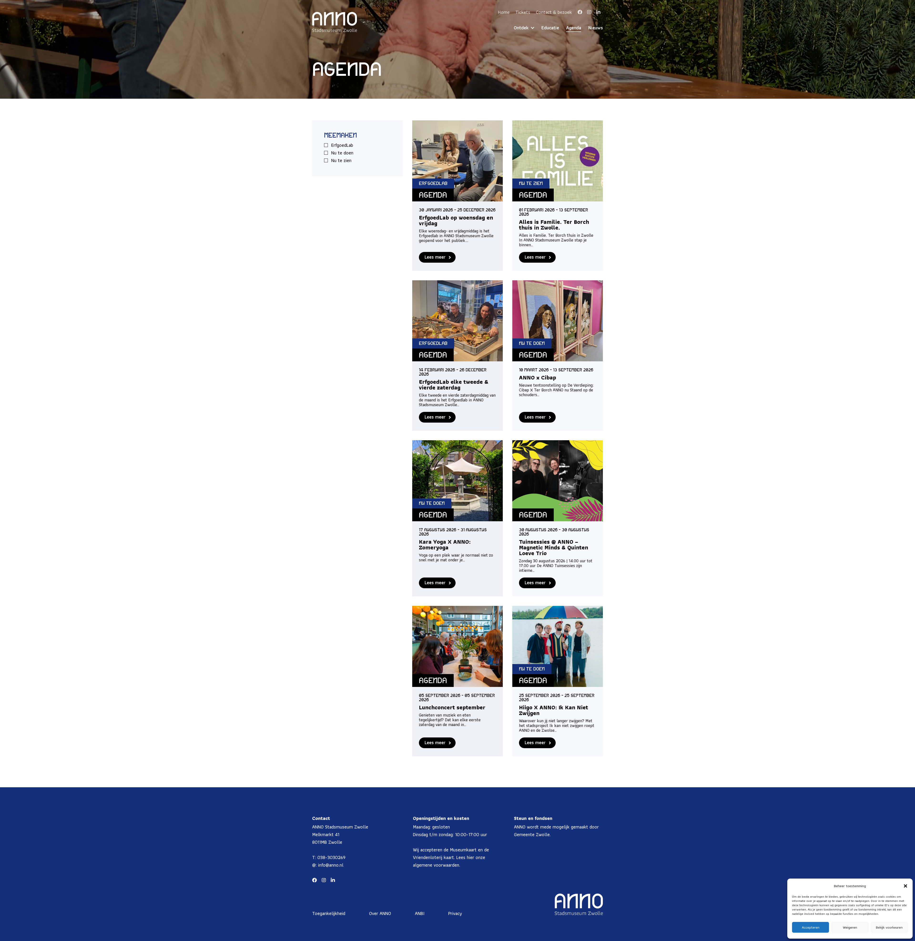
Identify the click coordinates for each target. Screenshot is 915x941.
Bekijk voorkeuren (889, 927)
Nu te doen (342, 153)
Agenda (573, 27)
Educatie (550, 27)
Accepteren (810, 927)
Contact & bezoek (554, 12)
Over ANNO (380, 913)
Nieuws (595, 27)
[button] (905, 886)
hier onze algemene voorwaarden (449, 861)
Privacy (455, 913)
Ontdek (521, 27)
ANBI (419, 913)
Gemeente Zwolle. (532, 834)
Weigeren (850, 927)
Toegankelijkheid (328, 913)
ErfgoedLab (342, 145)
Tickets (522, 12)
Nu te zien (341, 160)
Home (504, 12)
